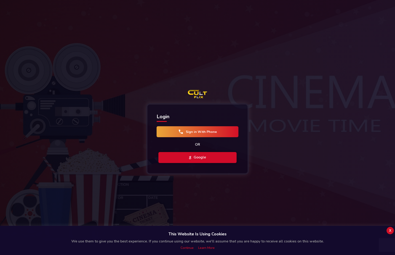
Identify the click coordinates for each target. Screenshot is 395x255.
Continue (187, 248)
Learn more (206, 248)
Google (199, 157)
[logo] (197, 94)
